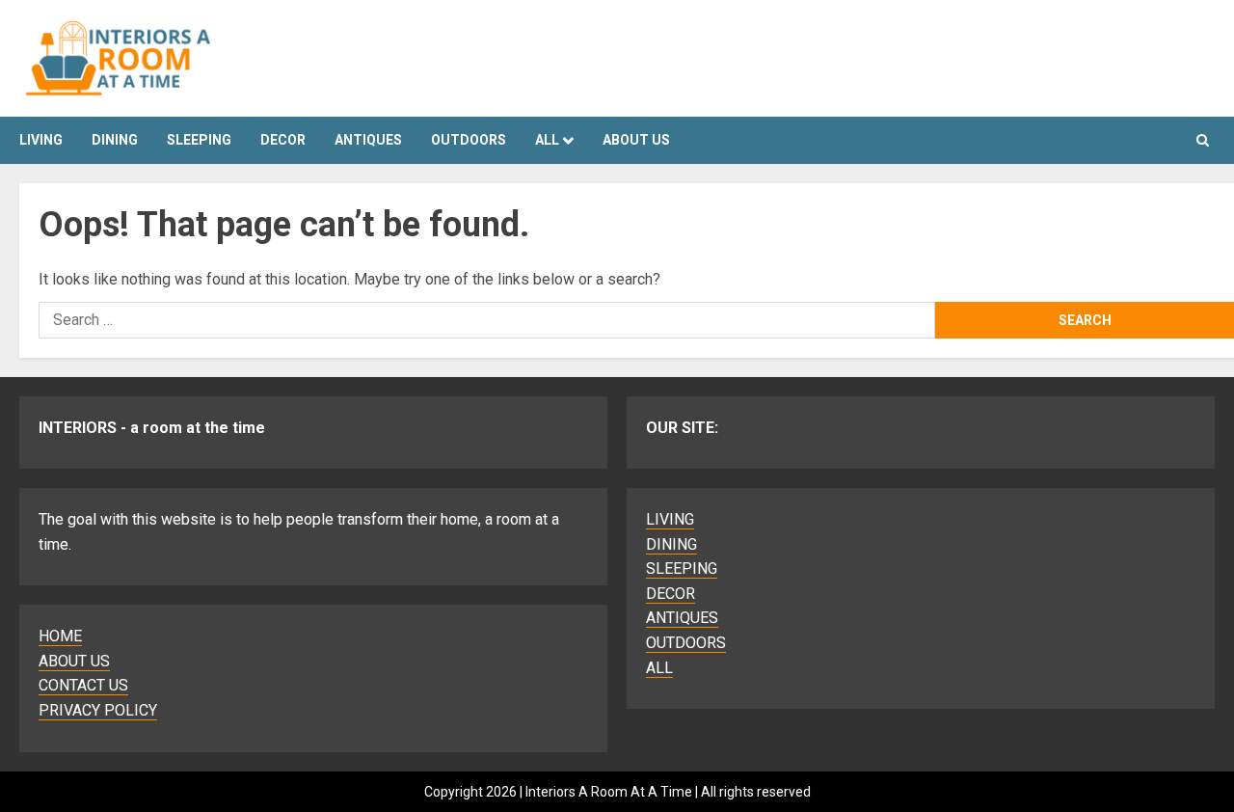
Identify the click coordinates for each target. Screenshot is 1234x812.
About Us (636, 140)
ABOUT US (74, 661)
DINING (115, 140)
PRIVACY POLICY (98, 710)
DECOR (283, 140)
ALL (547, 140)
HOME (60, 636)
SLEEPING (199, 140)
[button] (1203, 140)
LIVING (41, 140)
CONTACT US (83, 685)
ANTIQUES (368, 140)
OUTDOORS (468, 140)
